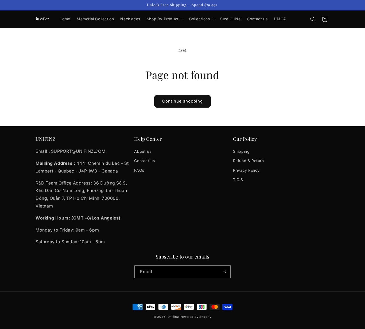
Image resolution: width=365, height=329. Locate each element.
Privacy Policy (246, 170)
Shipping (241, 151)
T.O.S (238, 179)
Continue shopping (182, 101)
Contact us (144, 160)
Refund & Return (248, 160)
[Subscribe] (224, 271)
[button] (164, 19)
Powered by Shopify (196, 317)
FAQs (139, 170)
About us (142, 151)
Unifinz (173, 317)
